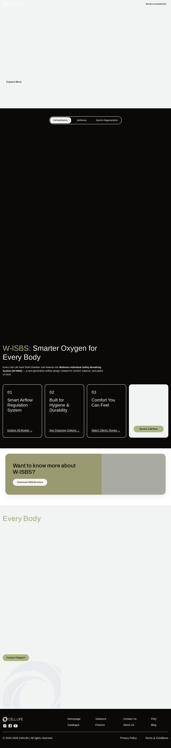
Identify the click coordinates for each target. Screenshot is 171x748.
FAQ (153, 718)
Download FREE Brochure (30, 482)
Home (75, 4)
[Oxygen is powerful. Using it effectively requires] (22, 619)
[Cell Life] (13, 4)
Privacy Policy (128, 738)
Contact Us (133, 4)
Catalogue (85, 4)
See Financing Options (64, 430)
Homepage (73, 718)
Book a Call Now (149, 429)
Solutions (97, 4)
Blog (153, 724)
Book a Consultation (156, 4)
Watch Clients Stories (106, 430)
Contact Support (15, 657)
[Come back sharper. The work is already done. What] (64, 619)
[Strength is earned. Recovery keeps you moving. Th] (106, 619)
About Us (128, 724)
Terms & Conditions (156, 738)
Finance (108, 4)
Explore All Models (19, 430)
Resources (120, 4)
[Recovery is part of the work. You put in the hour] (148, 619)
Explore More (14, 82)
